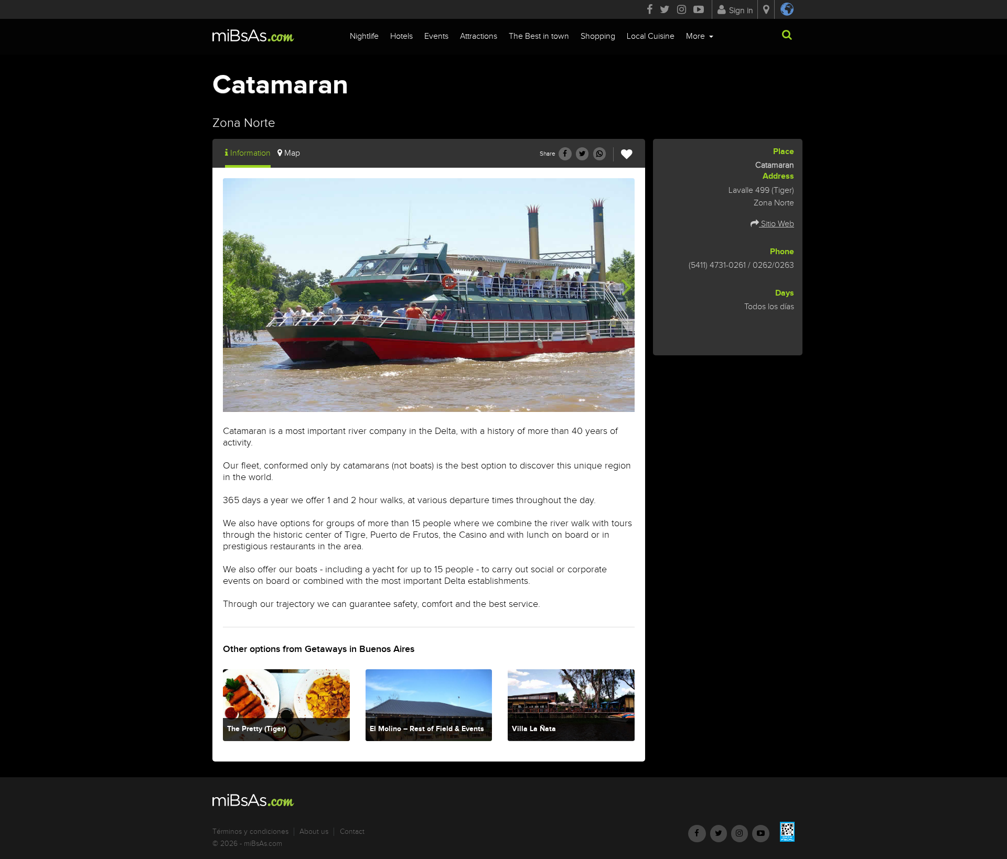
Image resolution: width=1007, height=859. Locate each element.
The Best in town (539, 36)
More (696, 36)
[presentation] (231, 286)
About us (313, 832)
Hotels (401, 36)
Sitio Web (776, 224)
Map (292, 153)
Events (436, 36)
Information (250, 153)
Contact (352, 832)
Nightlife (364, 36)
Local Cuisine (650, 36)
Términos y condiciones (250, 832)
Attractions (478, 36)
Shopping (598, 36)
